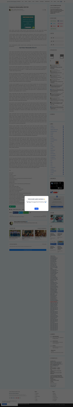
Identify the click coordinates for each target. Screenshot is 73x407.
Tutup (36, 208)
